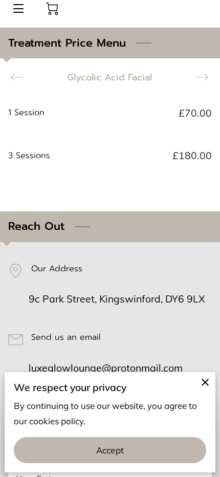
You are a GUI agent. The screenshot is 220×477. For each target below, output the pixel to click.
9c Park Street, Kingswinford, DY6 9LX (117, 298)
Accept (110, 450)
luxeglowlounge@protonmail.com (106, 367)
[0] (52, 9)
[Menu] (17, 8)
